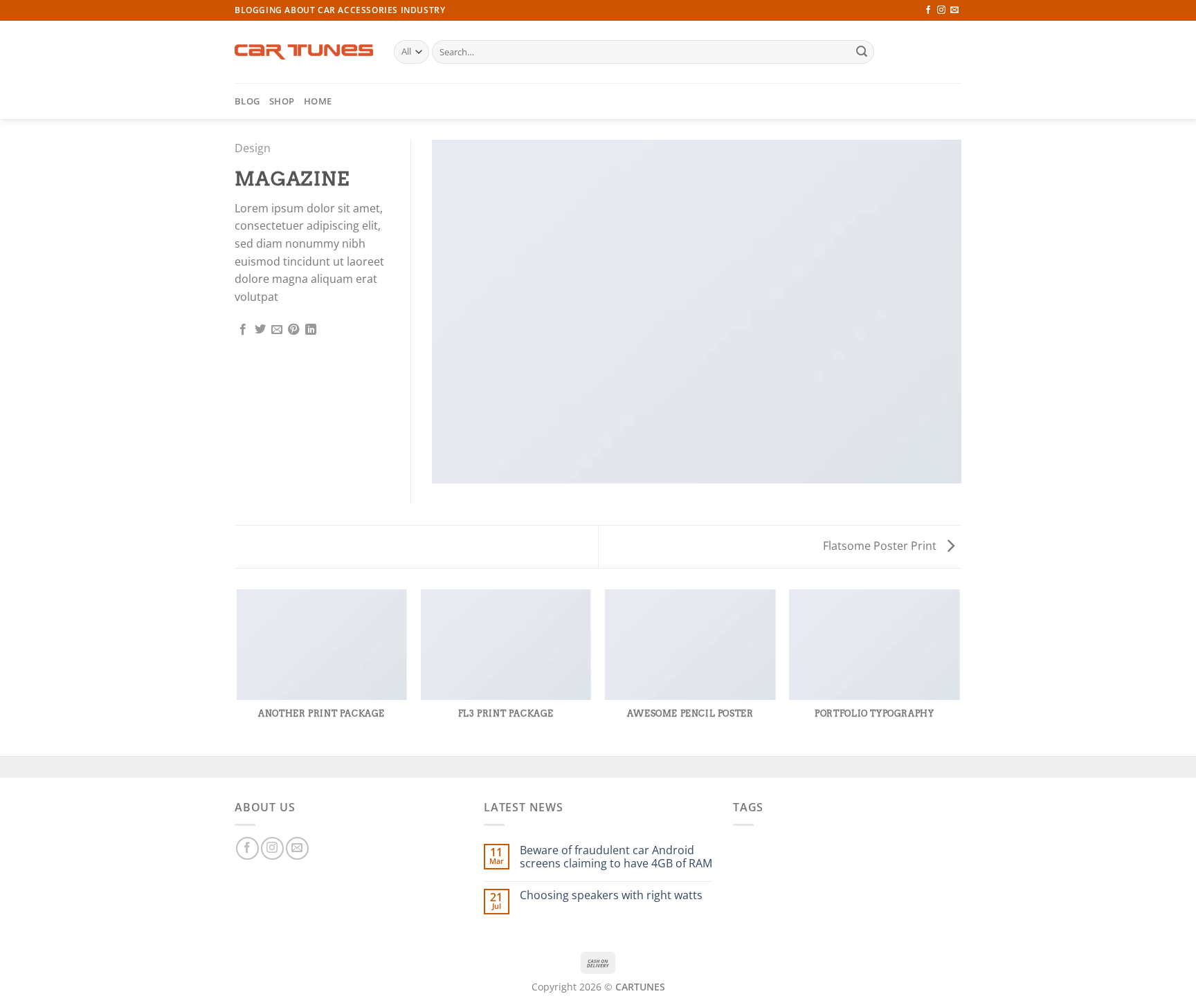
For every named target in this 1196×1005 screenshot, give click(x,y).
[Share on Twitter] (260, 330)
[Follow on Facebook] (928, 10)
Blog (247, 101)
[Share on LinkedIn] (310, 330)
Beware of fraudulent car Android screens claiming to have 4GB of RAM (616, 857)
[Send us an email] (954, 10)
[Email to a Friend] (276, 330)
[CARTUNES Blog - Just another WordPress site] (304, 51)
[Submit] (861, 52)
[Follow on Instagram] (941, 10)
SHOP (281, 101)
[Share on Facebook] (242, 330)
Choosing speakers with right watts (611, 895)
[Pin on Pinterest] (293, 330)
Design (253, 148)
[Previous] (237, 671)
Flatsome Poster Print (881, 545)
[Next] (959, 671)
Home (318, 101)
